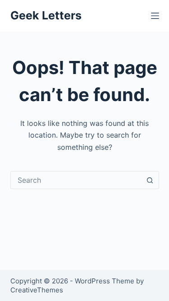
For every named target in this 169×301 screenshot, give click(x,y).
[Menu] (155, 16)
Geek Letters (46, 15)
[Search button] (150, 180)
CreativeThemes (36, 290)
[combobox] (76, 180)
